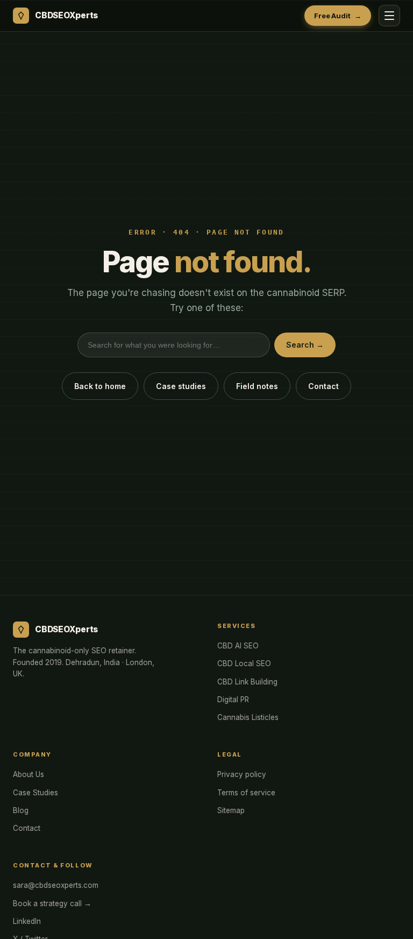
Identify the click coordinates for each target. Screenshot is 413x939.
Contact (323, 386)
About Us (28, 774)
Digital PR (233, 699)
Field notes (257, 386)
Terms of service (246, 792)
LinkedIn (27, 921)
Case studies (181, 386)
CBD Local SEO (244, 663)
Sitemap (231, 810)
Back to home (100, 386)
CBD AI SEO (238, 645)
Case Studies (35, 792)
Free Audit (337, 15)
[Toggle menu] (389, 15)
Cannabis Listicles (248, 717)
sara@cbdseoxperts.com (55, 885)
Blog (21, 810)
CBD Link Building (247, 681)
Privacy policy (241, 774)
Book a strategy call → (52, 903)
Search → (305, 344)
